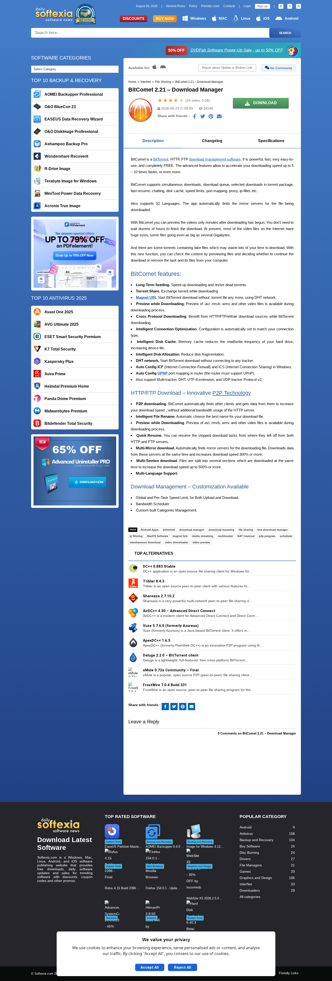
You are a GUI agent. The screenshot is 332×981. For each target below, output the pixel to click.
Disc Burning (249, 852)
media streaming (202, 536)
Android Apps (149, 529)
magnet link (180, 536)
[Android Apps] (163, 68)
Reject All (182, 967)
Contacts (229, 6)
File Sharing (163, 82)
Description (153, 141)
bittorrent (169, 529)
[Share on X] (202, 117)
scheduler (286, 536)
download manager (191, 529)
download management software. (215, 159)
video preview (201, 542)
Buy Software (250, 846)
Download (264, 103)
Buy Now (165, 19)
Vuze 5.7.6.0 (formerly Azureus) (171, 625)
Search (285, 33)
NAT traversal (245, 536)
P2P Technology (231, 393)
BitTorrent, (161, 159)
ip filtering (136, 536)
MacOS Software (157, 536)
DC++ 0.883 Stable (159, 566)
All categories (250, 897)
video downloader (176, 542)
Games (245, 871)
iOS (266, 18)
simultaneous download (145, 542)
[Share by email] (219, 117)
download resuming (221, 529)
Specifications (271, 141)
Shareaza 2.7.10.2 (159, 596)
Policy (193, 6)
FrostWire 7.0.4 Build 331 (165, 685)
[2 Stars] (165, 100)
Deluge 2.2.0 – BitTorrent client (171, 655)
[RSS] (298, 6)
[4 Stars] (176, 100)
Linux (245, 18)
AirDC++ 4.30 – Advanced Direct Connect (179, 611)
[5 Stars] (181, 100)
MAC (223, 18)
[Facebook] (281, 6)
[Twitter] (289, 6)
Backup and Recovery (256, 840)
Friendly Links (210, 6)
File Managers (251, 865)
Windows (198, 18)
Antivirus (246, 834)
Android (291, 18)
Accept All (149, 967)
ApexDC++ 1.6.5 (156, 640)
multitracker (225, 536)
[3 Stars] (170, 100)
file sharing (246, 529)
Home (132, 82)
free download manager (272, 529)
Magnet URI (146, 297)
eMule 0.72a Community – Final (171, 670)
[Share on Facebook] (194, 117)
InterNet (145, 82)
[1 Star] (159, 100)
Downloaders (250, 890)
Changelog (212, 141)
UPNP (163, 373)
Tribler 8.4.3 (153, 581)
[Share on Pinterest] (211, 117)
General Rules (175, 6)
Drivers (245, 859)
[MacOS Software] (155, 68)
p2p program (267, 536)
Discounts (133, 19)
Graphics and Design (256, 878)
